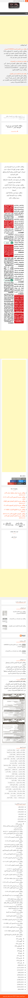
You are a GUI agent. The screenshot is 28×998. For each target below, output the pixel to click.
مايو (21, 953)
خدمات (23, 789)
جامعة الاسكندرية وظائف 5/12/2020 (14, 901)
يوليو (20, 948)
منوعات (15, 797)
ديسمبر (20, 824)
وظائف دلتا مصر (22, 765)
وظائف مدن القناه (21, 780)
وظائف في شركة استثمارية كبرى (17, 673)
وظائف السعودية (22, 760)
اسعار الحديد (19, 795)
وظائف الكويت (6, 758)
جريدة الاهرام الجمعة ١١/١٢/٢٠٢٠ (15, 869)
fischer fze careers (18, 829)
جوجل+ (10, 483)
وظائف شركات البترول (20, 782)
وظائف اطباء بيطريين (17, 789)
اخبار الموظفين (8, 769)
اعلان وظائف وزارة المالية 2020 (15, 899)
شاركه (12, 481)
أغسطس (19, 946)
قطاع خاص (23, 750)
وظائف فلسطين (22, 786)
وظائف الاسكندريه (11, 756)
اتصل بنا (14, 478)
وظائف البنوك (14, 780)
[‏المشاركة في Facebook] (20, 476)
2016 (22, 972)
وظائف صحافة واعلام (21, 793)
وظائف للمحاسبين (21, 763)
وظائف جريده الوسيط (11, 752)
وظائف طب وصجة (13, 760)
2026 (22, 807)
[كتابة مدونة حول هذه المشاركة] (23, 476)
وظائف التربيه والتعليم (21, 752)
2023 (22, 814)
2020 (22, 821)
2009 (22, 989)
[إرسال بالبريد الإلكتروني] (24, 476)
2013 (22, 979)
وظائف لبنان (7, 793)
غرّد (20, 481)
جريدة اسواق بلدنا (11, 782)
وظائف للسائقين (22, 769)
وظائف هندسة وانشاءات (20, 756)
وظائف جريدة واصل (12, 791)
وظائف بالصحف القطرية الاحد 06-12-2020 (19, 525)
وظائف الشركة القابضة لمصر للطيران (18, 73)
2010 (22, 987)
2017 (22, 970)
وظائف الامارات (12, 754)
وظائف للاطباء (14, 773)
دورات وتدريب (13, 795)
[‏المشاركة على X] (22, 476)
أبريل (20, 955)
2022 (22, 816)
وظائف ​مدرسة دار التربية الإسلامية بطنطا (15, 671)
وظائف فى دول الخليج (21, 754)
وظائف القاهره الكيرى (21, 758)
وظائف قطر (13, 758)
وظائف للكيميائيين (21, 778)
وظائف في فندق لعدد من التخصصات (18, 61)
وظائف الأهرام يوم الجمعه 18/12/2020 (13, 844)
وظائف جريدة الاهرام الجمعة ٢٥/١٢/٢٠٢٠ (13, 831)
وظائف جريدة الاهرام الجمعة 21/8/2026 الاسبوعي (15, 49)
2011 (22, 984)
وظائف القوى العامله (14, 784)
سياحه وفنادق (14, 765)
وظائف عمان (13, 793)
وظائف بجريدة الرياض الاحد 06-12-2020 (13, 886)
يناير (21, 963)
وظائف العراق (9, 797)
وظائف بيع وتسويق (7, 765)
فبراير (20, 960)
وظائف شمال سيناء (21, 791)
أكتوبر (20, 941)
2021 (22, 819)
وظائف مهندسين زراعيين (20, 776)
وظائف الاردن (8, 771)
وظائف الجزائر (8, 789)
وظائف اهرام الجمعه (11, 750)
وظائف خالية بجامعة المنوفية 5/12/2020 (13, 906)
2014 (22, 977)
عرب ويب (5, 996)
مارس (20, 958)
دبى (24, 795)
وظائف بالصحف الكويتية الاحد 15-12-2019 (14, 513)
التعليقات (21, 483)
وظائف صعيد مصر (13, 763)
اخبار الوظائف (14, 769)
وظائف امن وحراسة (12, 767)
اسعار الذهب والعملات (10, 776)
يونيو (20, 950)
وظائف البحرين (22, 784)
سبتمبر (20, 943)
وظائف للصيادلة (14, 786)
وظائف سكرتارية (22, 771)
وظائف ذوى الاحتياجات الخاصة (11, 778)
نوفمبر (20, 938)
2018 (22, 967)
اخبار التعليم (8, 786)
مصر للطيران (14, 771)
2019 (22, 965)
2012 (22, 982)
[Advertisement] (14, 30)
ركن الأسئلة (18, 478)
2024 (22, 812)
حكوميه (17, 750)
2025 (22, 809)
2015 (22, 975)
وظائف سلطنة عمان (21, 767)
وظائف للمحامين (22, 773)
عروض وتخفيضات (21, 797)
